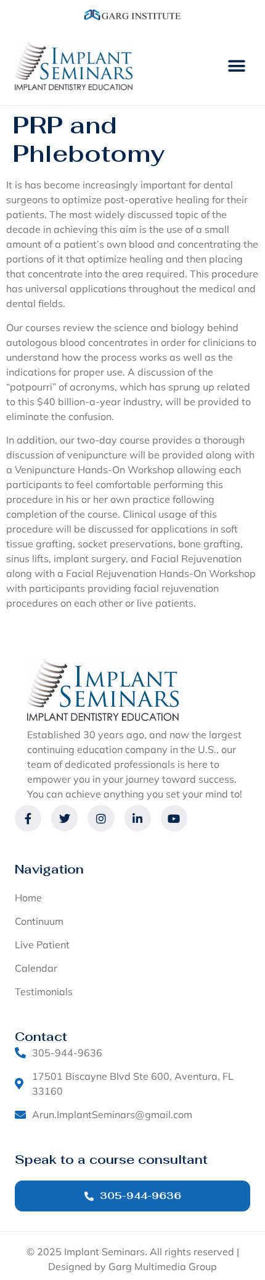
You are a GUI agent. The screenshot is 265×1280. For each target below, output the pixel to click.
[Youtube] (174, 818)
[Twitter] (64, 818)
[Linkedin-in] (137, 818)
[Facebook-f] (28, 818)
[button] (236, 66)
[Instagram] (101, 818)
